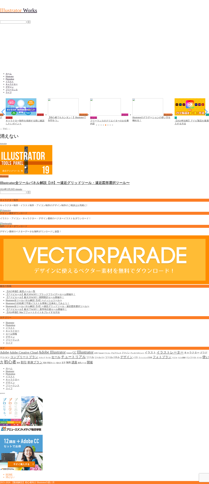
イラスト (10, 82)
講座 (74, 362)
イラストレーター (170, 352)
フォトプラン (162, 357)
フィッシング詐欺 (145, 357)
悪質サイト (51, 363)
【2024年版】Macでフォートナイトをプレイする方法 (33, 312)
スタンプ (42, 357)
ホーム (9, 74)
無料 (68, 362)
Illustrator (10, 76)
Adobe (4, 352)
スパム (48, 357)
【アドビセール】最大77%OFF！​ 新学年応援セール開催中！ (36, 309)
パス (135, 357)
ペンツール (191, 357)
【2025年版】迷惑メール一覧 (20, 291)
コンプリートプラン (24, 357)
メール (199, 357)
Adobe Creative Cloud (24, 352)
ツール (90, 357)
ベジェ (174, 357)
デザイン (10, 87)
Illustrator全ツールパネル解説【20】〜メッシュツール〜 (34, 300)
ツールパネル (112, 357)
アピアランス (116, 353)
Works (18, 10)
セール (56, 357)
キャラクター (12, 84)
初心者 (10, 362)
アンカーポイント (137, 353)
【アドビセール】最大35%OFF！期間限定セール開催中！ (35, 297)
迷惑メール (82, 363)
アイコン (107, 353)
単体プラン (35, 362)
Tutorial (101, 353)
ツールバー (100, 357)
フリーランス (12, 90)
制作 (18, 363)
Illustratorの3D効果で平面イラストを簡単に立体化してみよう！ (37, 303)
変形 (45, 363)
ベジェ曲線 (182, 357)
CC (74, 352)
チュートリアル (73, 357)
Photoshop (10, 79)
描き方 (58, 363)
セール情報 (11, 334)
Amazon (69, 353)
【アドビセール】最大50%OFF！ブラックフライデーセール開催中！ (40, 294)
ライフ (9, 92)
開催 (90, 362)
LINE (96, 353)
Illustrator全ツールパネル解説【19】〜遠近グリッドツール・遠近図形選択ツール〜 (47, 306)
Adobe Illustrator (52, 352)
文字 (64, 363)
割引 (24, 362)
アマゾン (126, 353)
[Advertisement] (104, 48)
